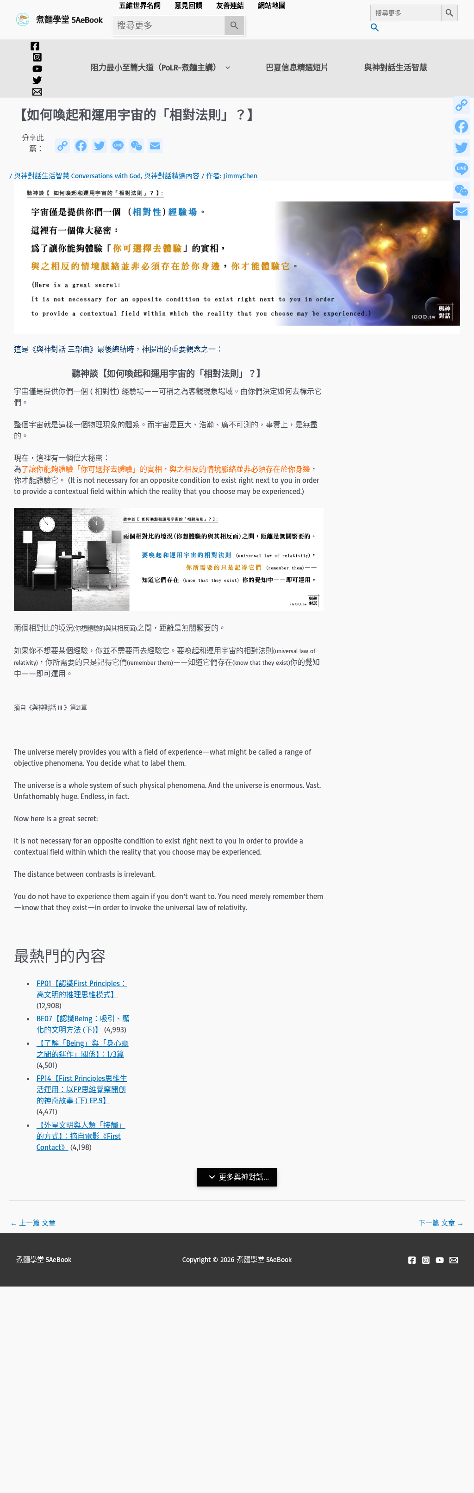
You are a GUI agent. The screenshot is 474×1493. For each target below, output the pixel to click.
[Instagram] (37, 57)
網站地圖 (272, 5)
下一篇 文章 (441, 1222)
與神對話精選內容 (172, 175)
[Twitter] (37, 80)
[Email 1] (37, 92)
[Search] (235, 25)
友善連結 (230, 5)
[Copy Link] (461, 105)
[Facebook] (35, 46)
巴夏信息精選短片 (297, 67)
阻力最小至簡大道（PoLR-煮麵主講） (156, 67)
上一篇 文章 (33, 1222)
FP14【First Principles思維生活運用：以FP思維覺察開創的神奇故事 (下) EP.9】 (82, 1089)
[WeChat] (461, 190)
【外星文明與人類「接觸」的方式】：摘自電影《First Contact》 (81, 1136)
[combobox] (168, 25)
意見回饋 (188, 5)
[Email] (461, 211)
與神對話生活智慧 (395, 67)
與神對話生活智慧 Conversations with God (77, 175)
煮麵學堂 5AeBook (69, 19)
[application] (225, 67)
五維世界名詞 (140, 5)
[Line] (461, 169)
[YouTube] (37, 69)
